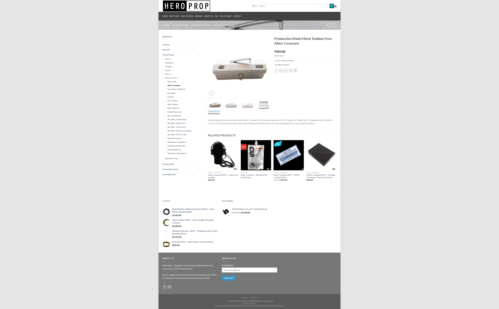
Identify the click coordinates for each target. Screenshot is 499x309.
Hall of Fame (187, 16)
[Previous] (212, 65)
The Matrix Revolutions (176, 153)
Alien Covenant (283, 65)
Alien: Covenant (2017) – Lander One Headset (223, 176)
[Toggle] (199, 54)
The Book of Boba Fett (176, 146)
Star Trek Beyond (174, 116)
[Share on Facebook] (276, 70)
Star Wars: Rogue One (176, 123)
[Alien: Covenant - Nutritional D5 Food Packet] (256, 155)
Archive (198, 16)
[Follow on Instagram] (169, 287)
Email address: (228, 265)
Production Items (170, 169)
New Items (174, 16)
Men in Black (172, 104)
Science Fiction (201, 25)
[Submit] (332, 6)
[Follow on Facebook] (165, 287)
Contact (237, 16)
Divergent (171, 93)
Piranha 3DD (168, 164)
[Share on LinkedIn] (295, 70)
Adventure (169, 63)
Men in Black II (173, 108)
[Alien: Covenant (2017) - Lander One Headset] (223, 155)
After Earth (171, 81)
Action (167, 59)
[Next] (266, 65)
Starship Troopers (174, 138)
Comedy (168, 66)
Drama (167, 70)
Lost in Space (172, 100)
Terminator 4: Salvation (176, 142)
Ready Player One (174, 112)
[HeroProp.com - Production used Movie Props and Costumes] (204, 6)
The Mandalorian (174, 149)
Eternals (166, 49)
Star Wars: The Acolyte (176, 127)
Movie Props (180, 25)
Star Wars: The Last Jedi (176, 134)
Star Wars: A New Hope (176, 119)
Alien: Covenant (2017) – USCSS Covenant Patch (286, 176)
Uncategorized (169, 174)
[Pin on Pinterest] (290, 70)
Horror (168, 74)
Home (165, 16)
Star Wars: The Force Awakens (179, 131)
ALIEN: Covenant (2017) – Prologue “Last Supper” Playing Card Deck (320, 176)
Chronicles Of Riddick (176, 89)
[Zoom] (211, 92)
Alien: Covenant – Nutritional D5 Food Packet (254, 176)
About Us (208, 16)
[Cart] (335, 6)
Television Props (171, 158)
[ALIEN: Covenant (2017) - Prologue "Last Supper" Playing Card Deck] (321, 155)
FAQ (216, 16)
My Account (226, 16)
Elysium (170, 97)
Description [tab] (214, 114)
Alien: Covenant (224, 25)
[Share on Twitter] (281, 70)
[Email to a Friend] (286, 70)
